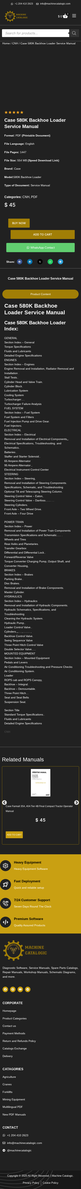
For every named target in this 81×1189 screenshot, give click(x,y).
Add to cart (42, 234)
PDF (34, 197)
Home (6, 43)
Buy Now (19, 223)
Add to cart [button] (14, 835)
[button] (19, 261)
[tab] (40, 294)
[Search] (74, 33)
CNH (15, 43)
